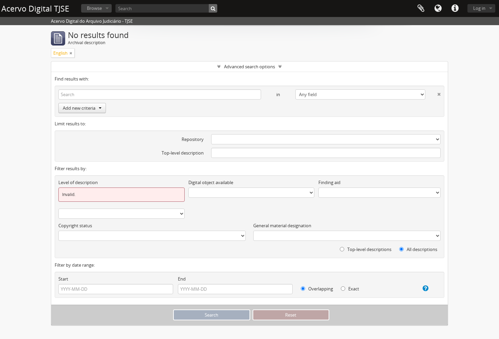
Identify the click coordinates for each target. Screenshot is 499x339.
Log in (479, 8)
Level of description (78, 182)
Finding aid (329, 182)
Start (63, 279)
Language (437, 8)
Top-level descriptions (368, 249)
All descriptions (421, 249)
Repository (193, 139)
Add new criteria (79, 108)
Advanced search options (249, 67)
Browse (94, 8)
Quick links (454, 8)
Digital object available (210, 182)
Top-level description (183, 153)
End (182, 279)
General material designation (282, 225)
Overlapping (320, 289)
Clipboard (420, 8)
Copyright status (75, 225)
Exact (353, 289)
